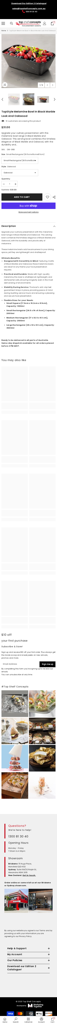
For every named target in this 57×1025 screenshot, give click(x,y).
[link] (14, 405)
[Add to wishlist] (47, 197)
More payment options (29, 212)
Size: (22, 154)
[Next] (52, 85)
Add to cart (22, 197)
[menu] (3, 23)
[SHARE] (53, 197)
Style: (8, 166)
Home (3, 31)
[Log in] (44, 23)
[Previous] (47, 85)
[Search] (11, 23)
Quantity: (5, 179)
